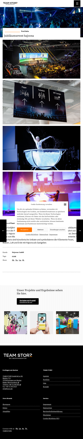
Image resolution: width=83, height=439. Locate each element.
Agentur (46, 376)
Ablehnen (40, 229)
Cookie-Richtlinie (32, 235)
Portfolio (46, 380)
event (14, 256)
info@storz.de (8, 389)
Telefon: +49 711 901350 (11, 385)
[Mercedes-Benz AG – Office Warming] (80, 231)
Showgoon (6, 404)
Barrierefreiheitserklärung (52, 411)
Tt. (26, 429)
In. (23, 429)
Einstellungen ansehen (57, 229)
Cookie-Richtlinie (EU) (51, 419)
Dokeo (5, 408)
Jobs (44, 383)
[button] (65, 204)
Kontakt (46, 387)
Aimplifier (6, 411)
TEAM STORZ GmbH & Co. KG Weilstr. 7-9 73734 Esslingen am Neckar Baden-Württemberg (13, 379)
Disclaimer (47, 415)
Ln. (20, 429)
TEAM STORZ (7, 431)
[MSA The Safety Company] (3, 231)
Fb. (17, 429)
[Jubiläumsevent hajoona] (41, 56)
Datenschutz (43, 235)
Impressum (53, 235)
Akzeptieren (24, 229)
